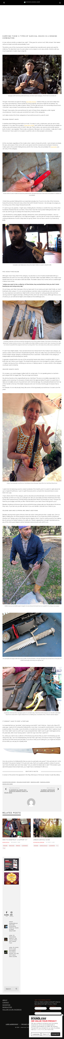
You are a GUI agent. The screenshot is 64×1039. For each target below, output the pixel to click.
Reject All (46, 1034)
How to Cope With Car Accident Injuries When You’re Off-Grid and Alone (14, 952)
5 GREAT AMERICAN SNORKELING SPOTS (47, 790)
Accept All (55, 1034)
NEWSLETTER (7, 1007)
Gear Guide (11, 845)
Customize (36, 1034)
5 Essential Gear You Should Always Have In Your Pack (16, 791)
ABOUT (4, 1000)
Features (5, 845)
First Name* (37, 1006)
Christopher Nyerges (9, 782)
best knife (54, 147)
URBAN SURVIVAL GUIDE (41, 839)
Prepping (18, 845)
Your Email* (37, 1011)
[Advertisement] (32, 17)
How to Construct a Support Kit (14, 839)
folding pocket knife (23, 782)
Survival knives (45, 782)
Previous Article (14, 787)
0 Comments (25, 845)
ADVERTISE (6, 1005)
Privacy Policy (27, 1024)
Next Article (51, 787)
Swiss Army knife (29, 125)
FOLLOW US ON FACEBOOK (12, 1009)
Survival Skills (43, 845)
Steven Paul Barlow (38, 842)
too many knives (31, 101)
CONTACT (5, 1002)
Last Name (52, 1006)
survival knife (35, 782)
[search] (16, 988)
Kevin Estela (5, 842)
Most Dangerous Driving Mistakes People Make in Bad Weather (13, 926)
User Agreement (12, 1024)
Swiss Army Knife (8, 784)
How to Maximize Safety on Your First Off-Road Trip (13, 939)
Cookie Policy (40, 1029)
